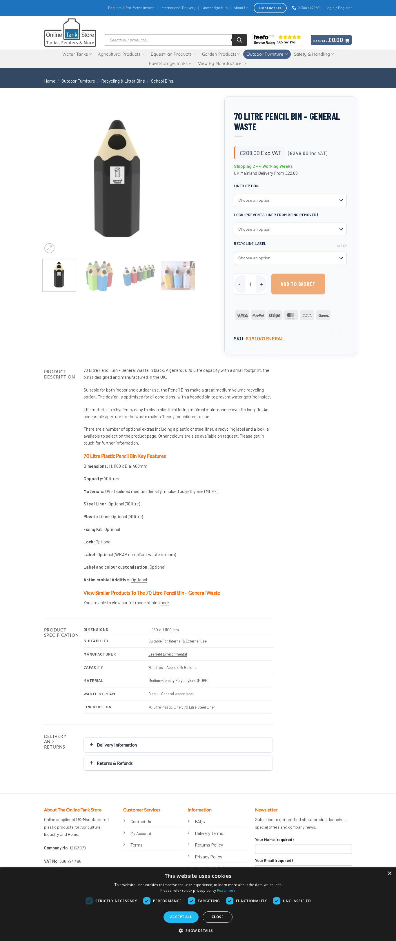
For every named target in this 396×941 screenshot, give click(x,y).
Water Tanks (75, 54)
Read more (226, 890)
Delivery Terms (209, 833)
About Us (241, 8)
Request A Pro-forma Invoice (131, 8)
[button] (339, 7)
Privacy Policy (208, 856)
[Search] (239, 40)
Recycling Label (250, 243)
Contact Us (140, 821)
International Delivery (178, 8)
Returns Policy (209, 844)
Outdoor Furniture (265, 54)
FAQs (200, 821)
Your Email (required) (274, 860)
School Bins (162, 80)
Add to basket (298, 284)
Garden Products (219, 54)
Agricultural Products (119, 54)
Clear (342, 245)
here (165, 602)
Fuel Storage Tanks (168, 63)
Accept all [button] (181, 916)
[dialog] (198, 904)
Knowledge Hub (215, 8)
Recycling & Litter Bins (123, 80)
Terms (136, 844)
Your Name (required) (274, 839)
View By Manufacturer (220, 63)
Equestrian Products (171, 54)
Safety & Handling (312, 54)
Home (49, 80)
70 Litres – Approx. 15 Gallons (172, 667)
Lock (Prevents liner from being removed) (276, 215)
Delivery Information (117, 744)
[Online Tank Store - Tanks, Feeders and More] (70, 32)
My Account (141, 833)
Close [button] (218, 916)
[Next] (184, 178)
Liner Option (246, 186)
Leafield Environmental (167, 653)
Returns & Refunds (115, 763)
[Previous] (53, 178)
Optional (139, 579)
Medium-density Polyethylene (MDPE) (178, 680)
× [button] (389, 873)
